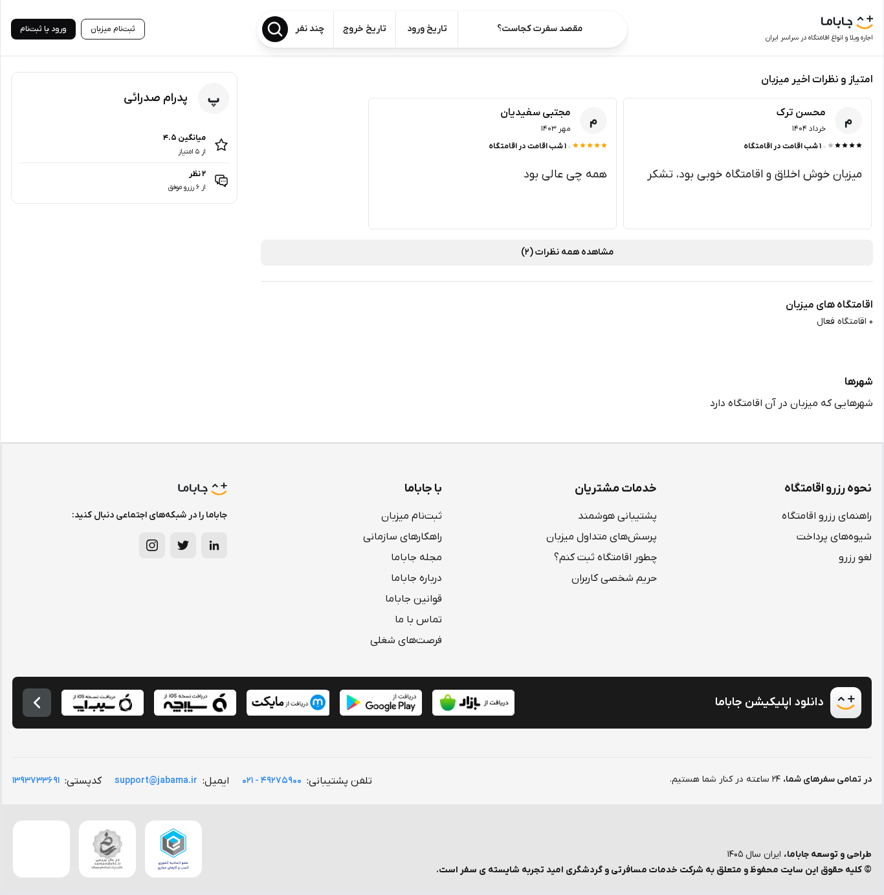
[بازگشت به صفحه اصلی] (37, 702)
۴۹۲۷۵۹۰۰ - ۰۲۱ (272, 781)
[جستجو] (275, 29)
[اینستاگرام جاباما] (152, 545)
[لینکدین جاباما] (214, 545)
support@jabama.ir (156, 781)
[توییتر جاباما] (183, 545)
